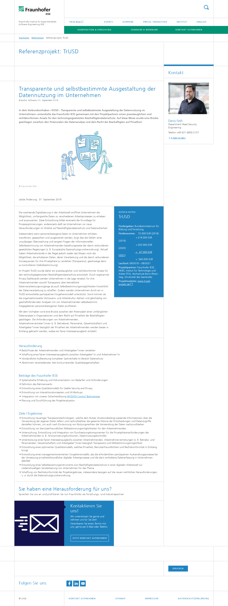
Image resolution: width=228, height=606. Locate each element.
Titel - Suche (206, 7)
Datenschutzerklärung (193, 598)
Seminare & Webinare (144, 29)
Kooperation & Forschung (94, 29)
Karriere (128, 22)
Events (108, 22)
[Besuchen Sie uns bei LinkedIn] (76, 583)
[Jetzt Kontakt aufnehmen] (41, 523)
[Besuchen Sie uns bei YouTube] (83, 583)
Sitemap (120, 598)
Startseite (24, 38)
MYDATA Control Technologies (83, 396)
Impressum (151, 598)
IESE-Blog (76, 22)
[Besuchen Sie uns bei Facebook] (69, 583)
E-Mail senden (178, 138)
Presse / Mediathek (155, 22)
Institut (182, 22)
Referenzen (38, 38)
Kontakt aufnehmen (188, 29)
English (201, 22)
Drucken (178, 568)
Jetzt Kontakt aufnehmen (89, 538)
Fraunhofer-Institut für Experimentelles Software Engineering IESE (37, 23)
